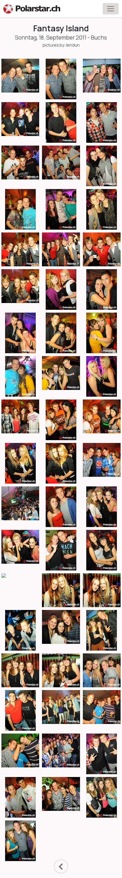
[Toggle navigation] (111, 8)
